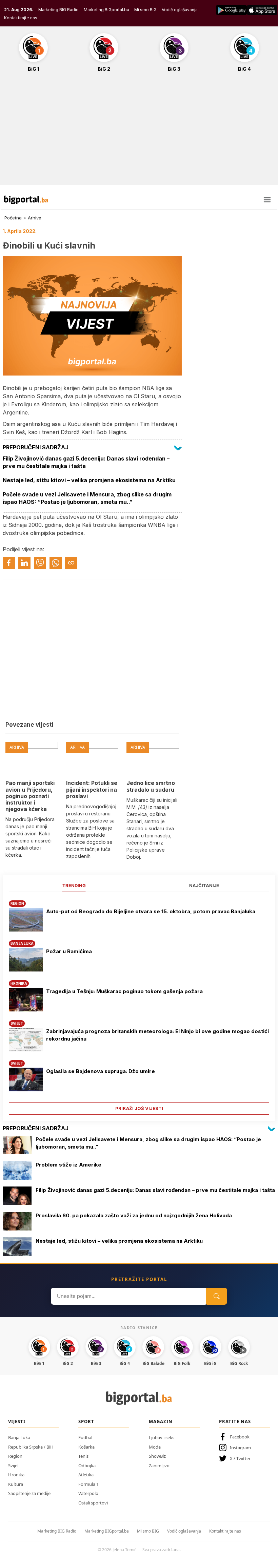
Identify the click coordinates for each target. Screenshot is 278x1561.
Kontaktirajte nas (20, 17)
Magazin (161, 1421)
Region (15, 1456)
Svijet (13, 1465)
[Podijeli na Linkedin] (24, 563)
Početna (13, 217)
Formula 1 (88, 1484)
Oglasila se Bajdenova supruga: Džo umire (100, 1071)
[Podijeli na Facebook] (9, 563)
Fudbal (85, 1437)
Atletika (86, 1475)
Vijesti (16, 1421)
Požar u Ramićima (69, 951)
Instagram (240, 1448)
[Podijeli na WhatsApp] (55, 563)
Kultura (15, 1484)
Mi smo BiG (145, 9)
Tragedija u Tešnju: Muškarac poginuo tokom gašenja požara (124, 991)
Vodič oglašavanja (180, 9)
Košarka (86, 1447)
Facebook (240, 1437)
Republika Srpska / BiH (31, 1447)
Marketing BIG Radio (58, 9)
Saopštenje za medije (29, 1493)
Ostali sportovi (93, 1503)
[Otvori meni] (267, 200)
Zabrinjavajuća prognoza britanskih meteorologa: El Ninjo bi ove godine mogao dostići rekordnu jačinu (157, 1035)
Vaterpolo (88, 1493)
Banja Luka (19, 1437)
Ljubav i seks (161, 1437)
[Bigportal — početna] (26, 199)
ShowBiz (157, 1456)
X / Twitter (240, 1458)
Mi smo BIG (148, 1531)
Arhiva (34, 217)
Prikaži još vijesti (139, 1108)
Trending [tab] (74, 885)
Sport (86, 1421)
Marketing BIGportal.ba (106, 1531)
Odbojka (87, 1465)
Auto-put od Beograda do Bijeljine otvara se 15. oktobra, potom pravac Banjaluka (150, 911)
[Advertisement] (139, 132)
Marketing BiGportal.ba (106, 9)
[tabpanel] (139, 1005)
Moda (155, 1447)
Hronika (16, 1475)
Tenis (83, 1456)
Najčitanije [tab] (204, 885)
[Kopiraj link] (71, 563)
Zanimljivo (159, 1465)
